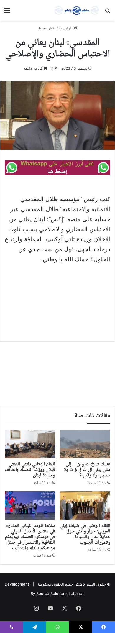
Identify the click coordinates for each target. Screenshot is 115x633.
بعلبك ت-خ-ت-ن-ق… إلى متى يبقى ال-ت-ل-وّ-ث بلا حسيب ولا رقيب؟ (87, 469)
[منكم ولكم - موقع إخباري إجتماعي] (76, 10)
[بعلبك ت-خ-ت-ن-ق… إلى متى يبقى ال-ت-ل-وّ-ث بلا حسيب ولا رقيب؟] (85, 444)
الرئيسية (66, 28)
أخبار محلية (47, 28)
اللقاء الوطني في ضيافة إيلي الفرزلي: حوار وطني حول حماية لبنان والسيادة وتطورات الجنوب (85, 534)
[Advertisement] (57, 298)
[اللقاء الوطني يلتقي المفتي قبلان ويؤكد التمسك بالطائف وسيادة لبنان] (30, 444)
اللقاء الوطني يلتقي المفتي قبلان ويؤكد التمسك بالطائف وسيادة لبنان (30, 469)
